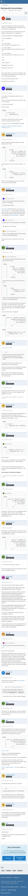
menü (3, 870)
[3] (4, 116)
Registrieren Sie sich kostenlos (18, 852)
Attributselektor (14, 215)
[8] (4, 160)
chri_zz (4, 10)
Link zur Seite (5, 750)
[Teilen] (26, 13)
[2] (4, 114)
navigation (8, 870)
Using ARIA (21, 680)
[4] (4, 154)
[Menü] (26, 1)
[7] (4, 159)
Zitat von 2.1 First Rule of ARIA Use (13, 687)
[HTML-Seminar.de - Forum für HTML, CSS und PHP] (2, 1)
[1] (4, 113)
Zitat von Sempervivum (10, 231)
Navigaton (20, 870)
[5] (4, 156)
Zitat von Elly (8, 444)
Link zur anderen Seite (7, 767)
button (14, 870)
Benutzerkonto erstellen (20, 858)
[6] (4, 157)
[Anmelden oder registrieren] (22, 2)
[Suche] (18, 1)
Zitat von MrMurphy (10, 643)
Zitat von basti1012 (9, 198)
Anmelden (8, 858)
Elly (14, 397)
